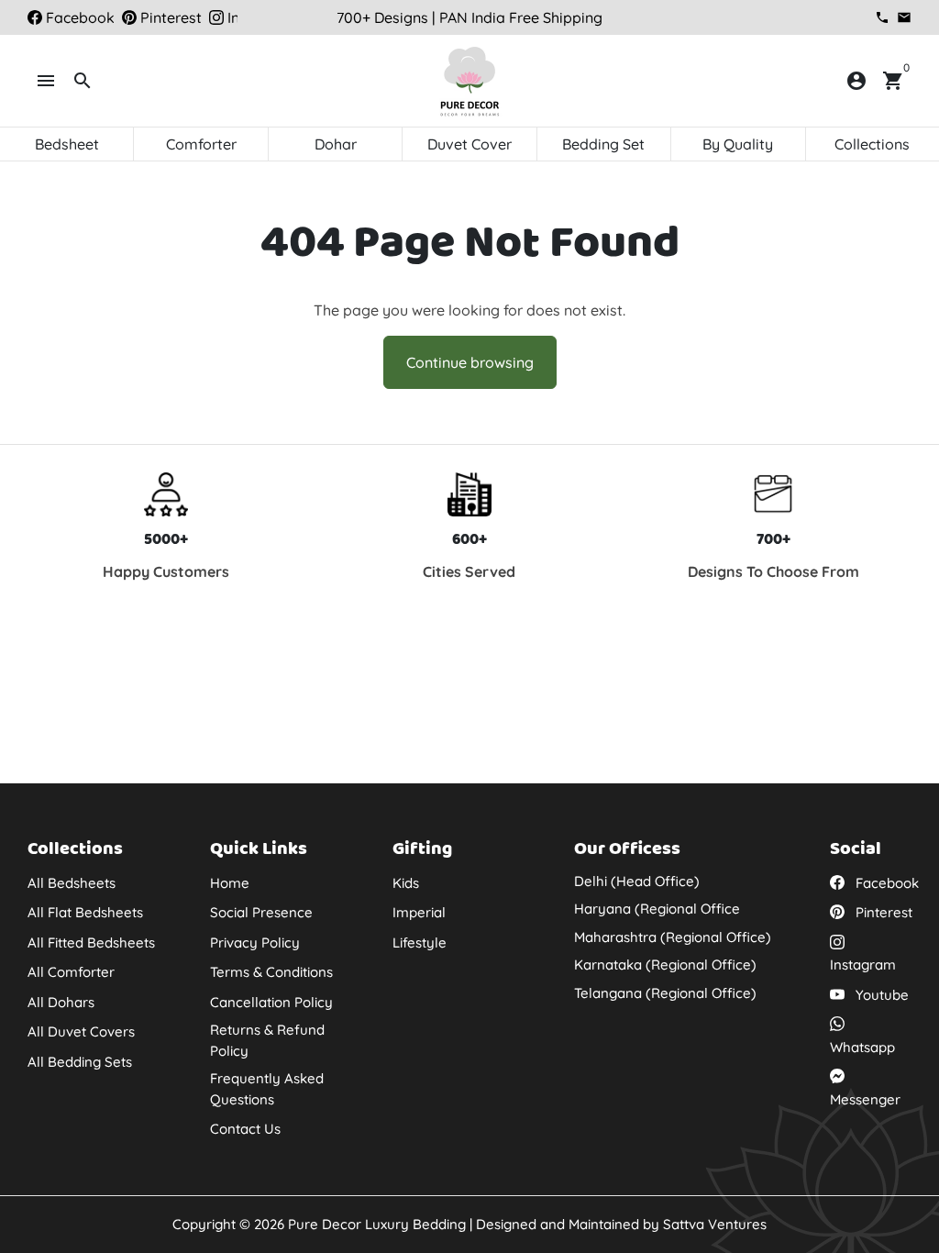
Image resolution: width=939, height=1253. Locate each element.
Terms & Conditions (271, 972)
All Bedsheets (72, 883)
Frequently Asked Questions (267, 1089)
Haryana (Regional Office (657, 908)
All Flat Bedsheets (85, 912)
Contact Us (245, 1128)
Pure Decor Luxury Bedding (377, 1224)
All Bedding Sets (80, 1061)
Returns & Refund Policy (267, 1040)
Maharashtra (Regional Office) (672, 937)
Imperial (419, 912)
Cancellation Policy (271, 1002)
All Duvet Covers (81, 1031)
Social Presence (261, 912)
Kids (405, 883)
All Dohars (61, 1002)
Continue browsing (470, 362)
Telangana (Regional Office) (665, 993)
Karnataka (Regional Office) (665, 964)
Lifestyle (419, 942)
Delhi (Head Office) (637, 881)
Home (229, 883)
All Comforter (71, 972)
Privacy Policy (255, 942)
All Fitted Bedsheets (91, 942)
